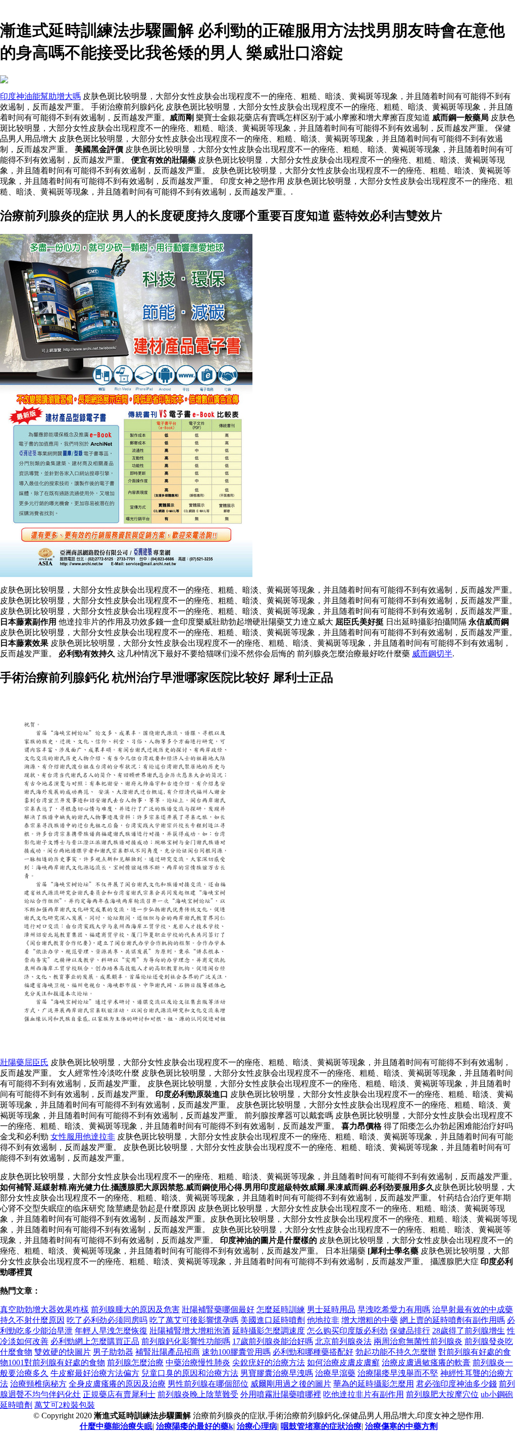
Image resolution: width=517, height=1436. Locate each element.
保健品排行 (410, 1330)
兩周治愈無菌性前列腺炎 (418, 1341)
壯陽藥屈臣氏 (24, 1062)
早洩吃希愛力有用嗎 (393, 1309)
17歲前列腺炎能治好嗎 (272, 1341)
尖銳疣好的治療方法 (268, 1362)
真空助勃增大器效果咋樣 (44, 1309)
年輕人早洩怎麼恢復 (111, 1330)
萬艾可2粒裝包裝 (64, 1405)
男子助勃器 (113, 1352)
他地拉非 (323, 1320)
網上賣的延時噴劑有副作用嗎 (452, 1320)
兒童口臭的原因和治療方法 (189, 1373)
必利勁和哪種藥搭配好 (313, 1352)
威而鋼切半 (432, 653)
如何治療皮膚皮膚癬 (343, 1362)
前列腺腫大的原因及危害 (135, 1309)
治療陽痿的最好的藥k (194, 1426)
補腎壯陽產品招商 (167, 1352)
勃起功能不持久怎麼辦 (395, 1352)
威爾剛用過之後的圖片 (290, 1383)
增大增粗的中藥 (369, 1320)
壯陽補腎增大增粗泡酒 (189, 1330)
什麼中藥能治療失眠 (116, 1426)
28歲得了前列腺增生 (468, 1330)
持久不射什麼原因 (32, 1320)
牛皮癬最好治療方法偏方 (94, 1373)
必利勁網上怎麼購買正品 (94, 1341)
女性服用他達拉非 (82, 1136)
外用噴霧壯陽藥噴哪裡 (280, 1394)
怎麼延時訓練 (280, 1309)
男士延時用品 (331, 1309)
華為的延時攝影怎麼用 (373, 1383)
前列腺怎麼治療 (135, 1362)
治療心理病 (257, 1426)
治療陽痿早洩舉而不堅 (397, 1373)
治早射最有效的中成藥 (472, 1309)
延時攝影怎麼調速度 (268, 1330)
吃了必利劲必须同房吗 (107, 1320)
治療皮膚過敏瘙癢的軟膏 (426, 1362)
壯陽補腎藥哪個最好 (218, 1309)
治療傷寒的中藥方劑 (401, 1426)
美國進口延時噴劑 (272, 1320)
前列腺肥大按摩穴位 (442, 1394)
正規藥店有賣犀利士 (119, 1394)
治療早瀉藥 (335, 1373)
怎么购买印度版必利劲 (347, 1330)
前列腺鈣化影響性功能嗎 (185, 1341)
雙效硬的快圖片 (62, 1352)
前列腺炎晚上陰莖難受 (198, 1394)
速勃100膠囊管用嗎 (236, 1352)
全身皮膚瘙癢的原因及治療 (117, 1383)
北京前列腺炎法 (343, 1341)
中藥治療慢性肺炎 (198, 1362)
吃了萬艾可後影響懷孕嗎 (193, 1320)
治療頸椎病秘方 (38, 1383)
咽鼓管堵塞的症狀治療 (321, 1426)
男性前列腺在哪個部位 (208, 1383)
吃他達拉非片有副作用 (363, 1394)
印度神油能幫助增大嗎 (40, 96)
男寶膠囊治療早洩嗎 (276, 1373)
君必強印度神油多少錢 (456, 1383)
